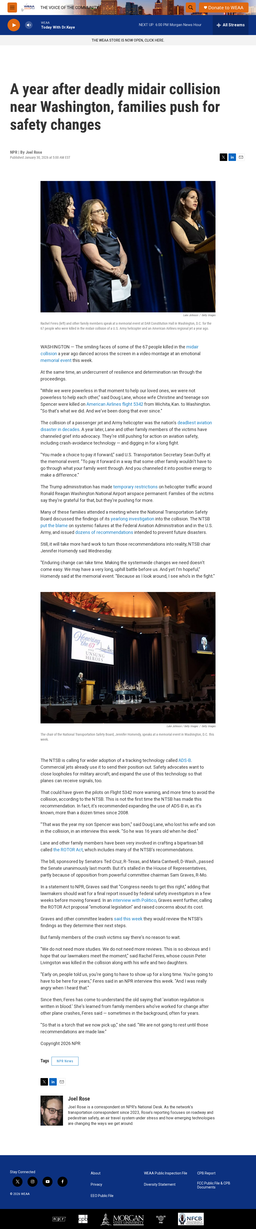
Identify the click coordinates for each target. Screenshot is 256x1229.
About (95, 1173)
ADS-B (184, 760)
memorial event (56, 360)
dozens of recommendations (104, 532)
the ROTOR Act (68, 849)
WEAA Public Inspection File (165, 1173)
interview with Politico (134, 900)
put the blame (54, 525)
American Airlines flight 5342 (114, 404)
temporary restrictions (135, 486)
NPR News (65, 1061)
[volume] (28, 25)
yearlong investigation (132, 518)
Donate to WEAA (226, 7)
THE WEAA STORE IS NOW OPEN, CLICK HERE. (128, 40)
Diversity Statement (160, 1184)
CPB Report (206, 1173)
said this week (128, 918)
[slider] (37, 25)
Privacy (96, 1184)
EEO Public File (102, 1196)
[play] (14, 25)
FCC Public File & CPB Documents (213, 1185)
